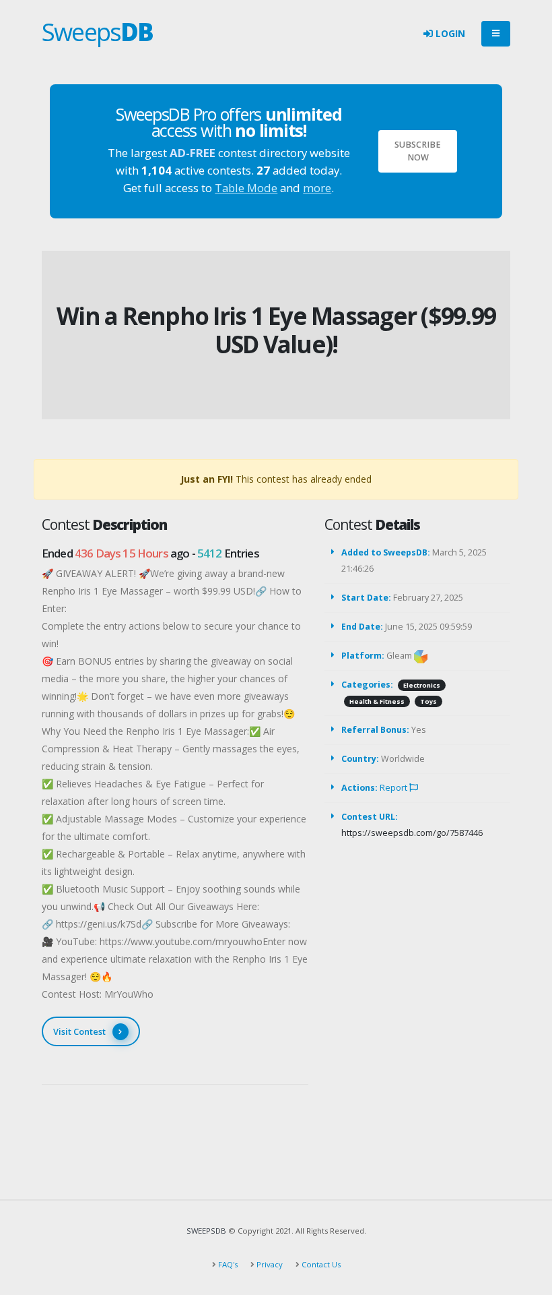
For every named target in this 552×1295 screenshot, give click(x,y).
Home (249, 294)
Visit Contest (79, 1031)
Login (449, 33)
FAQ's (227, 1264)
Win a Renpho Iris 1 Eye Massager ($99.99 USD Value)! (276, 330)
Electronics (421, 685)
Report (394, 787)
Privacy (268, 1264)
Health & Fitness (377, 701)
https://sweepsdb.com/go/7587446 (412, 833)
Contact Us (320, 1264)
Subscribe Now (417, 151)
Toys (428, 701)
